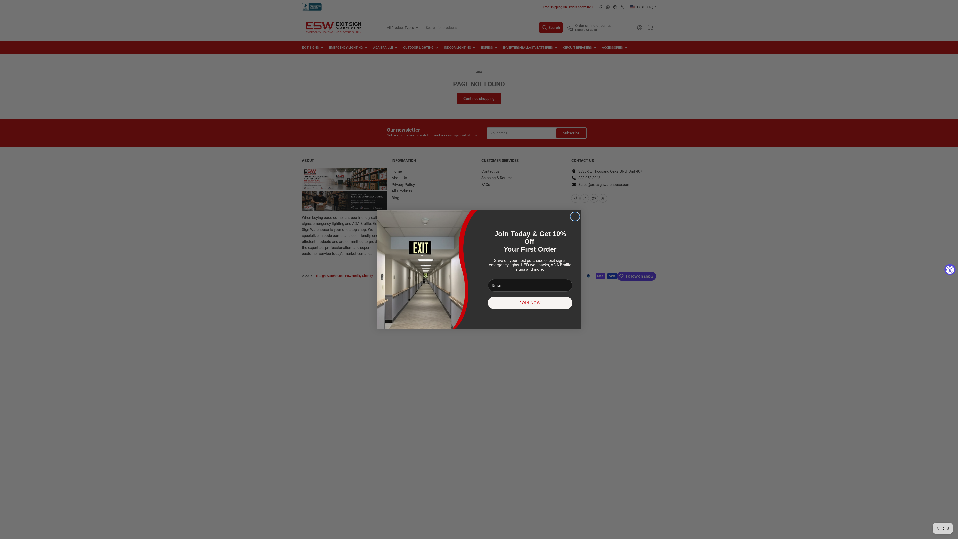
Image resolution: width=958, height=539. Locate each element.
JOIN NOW (530, 303)
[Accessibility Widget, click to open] (950, 269)
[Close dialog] (575, 216)
